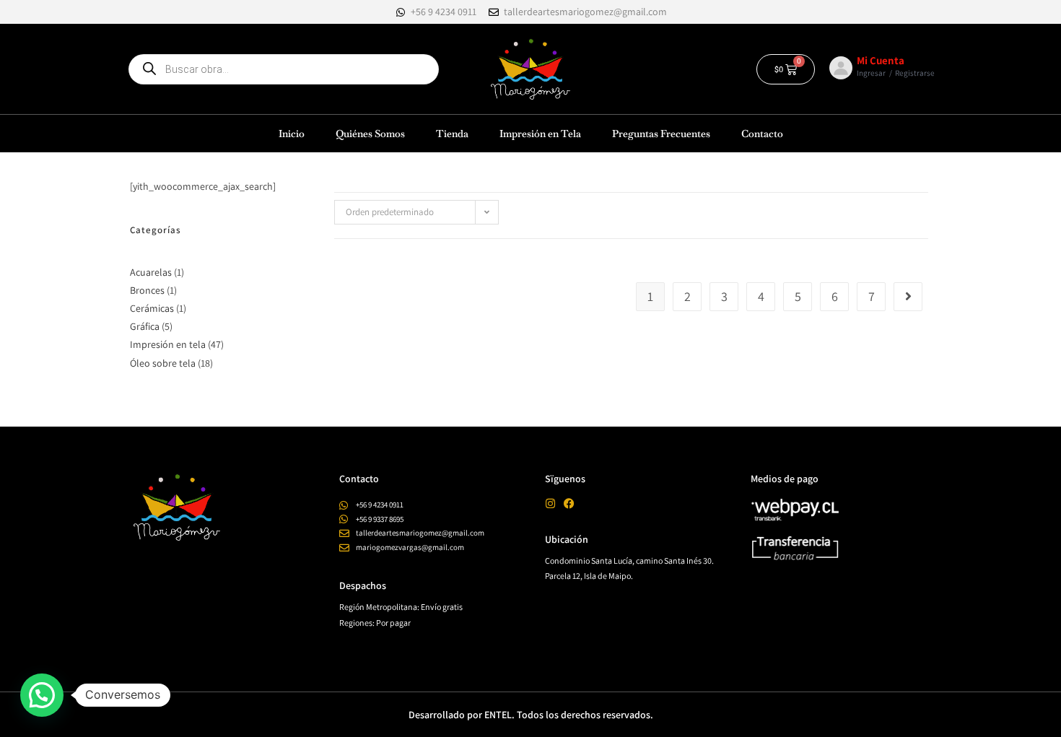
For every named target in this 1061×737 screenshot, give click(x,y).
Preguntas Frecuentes (661, 133)
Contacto (762, 133)
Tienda (452, 133)
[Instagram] (550, 503)
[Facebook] (569, 503)
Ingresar (871, 73)
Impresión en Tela (540, 133)
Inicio (292, 133)
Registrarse (915, 73)
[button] (42, 695)
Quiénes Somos (370, 133)
